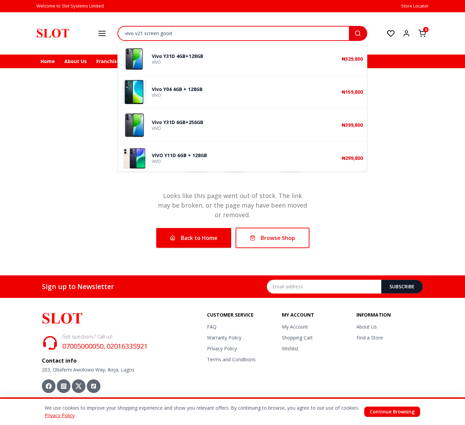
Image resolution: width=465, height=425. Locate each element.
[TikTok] (93, 386)
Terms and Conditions (231, 359)
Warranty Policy (224, 337)
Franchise (108, 61)
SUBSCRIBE (402, 286)
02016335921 (127, 346)
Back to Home (199, 238)
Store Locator (415, 6)
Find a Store (369, 337)
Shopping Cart (297, 337)
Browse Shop (278, 238)
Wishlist (290, 348)
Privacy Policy (222, 348)
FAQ (212, 326)
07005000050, (83, 346)
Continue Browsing (392, 411)
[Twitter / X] (78, 386)
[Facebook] (48, 386)
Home (48, 61)
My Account (295, 326)
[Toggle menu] (102, 33)
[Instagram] (63, 386)
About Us (75, 61)
